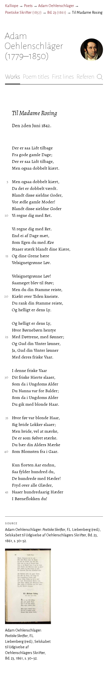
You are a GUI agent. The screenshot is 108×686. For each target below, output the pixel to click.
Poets (28, 6)
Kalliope (11, 6)
